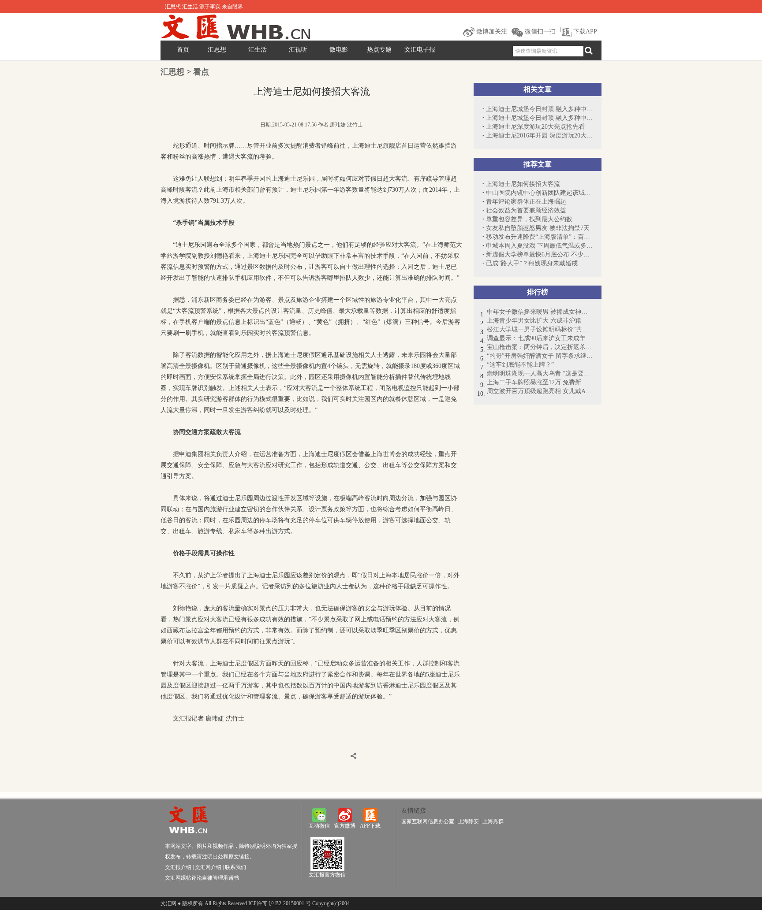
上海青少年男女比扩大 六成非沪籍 (534, 320)
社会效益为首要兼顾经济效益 (526, 210)
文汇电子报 (419, 49)
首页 (183, 49)
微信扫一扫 (539, 31)
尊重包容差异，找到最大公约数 (529, 219)
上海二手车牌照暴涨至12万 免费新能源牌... (540, 382)
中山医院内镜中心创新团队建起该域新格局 (539, 192)
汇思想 (217, 49)
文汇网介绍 (208, 867)
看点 (201, 71)
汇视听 (298, 49)
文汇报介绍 (178, 867)
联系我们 (235, 867)
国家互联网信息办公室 (427, 821)
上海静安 (468, 821)
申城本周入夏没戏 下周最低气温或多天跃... (539, 245)
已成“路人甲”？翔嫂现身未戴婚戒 (532, 263)
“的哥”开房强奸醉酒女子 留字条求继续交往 (540, 356)
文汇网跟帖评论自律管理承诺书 (202, 878)
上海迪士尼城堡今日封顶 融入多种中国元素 (539, 109)
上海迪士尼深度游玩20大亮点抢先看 (535, 126)
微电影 (338, 49)
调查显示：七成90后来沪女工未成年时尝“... (540, 338)
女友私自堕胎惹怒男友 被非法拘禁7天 (538, 228)
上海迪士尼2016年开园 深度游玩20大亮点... (539, 135)
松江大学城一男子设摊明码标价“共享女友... (540, 329)
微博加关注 (490, 31)
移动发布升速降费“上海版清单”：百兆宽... (539, 237)
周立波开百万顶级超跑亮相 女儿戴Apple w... (540, 391)
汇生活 (257, 49)
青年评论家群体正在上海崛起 (526, 201)
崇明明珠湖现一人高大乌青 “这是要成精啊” (540, 373)
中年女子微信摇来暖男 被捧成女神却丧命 (540, 311)
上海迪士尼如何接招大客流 (523, 184)
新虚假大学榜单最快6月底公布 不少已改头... (539, 254)
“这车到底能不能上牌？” (520, 364)
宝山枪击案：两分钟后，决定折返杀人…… (540, 347)
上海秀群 (493, 821)
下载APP (584, 31)
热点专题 (379, 49)
